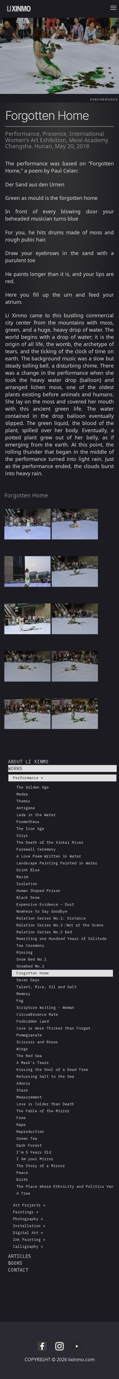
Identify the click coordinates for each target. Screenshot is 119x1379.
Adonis (23, 1083)
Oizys (22, 835)
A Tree (23, 1193)
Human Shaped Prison (38, 890)
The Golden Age (32, 787)
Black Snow (28, 897)
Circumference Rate (37, 1014)
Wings (22, 1048)
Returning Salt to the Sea (45, 1076)
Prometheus (28, 821)
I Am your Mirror (34, 1158)
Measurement (29, 1097)
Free (21, 1117)
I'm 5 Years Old (33, 1152)
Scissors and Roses (37, 1042)
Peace (22, 1172)
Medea (22, 794)
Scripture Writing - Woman (45, 1007)
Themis (23, 801)
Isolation (26, 883)
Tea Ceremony (30, 945)
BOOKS (15, 1263)
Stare (22, 1090)
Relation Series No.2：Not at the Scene (59, 925)
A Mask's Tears (32, 1062)
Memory (23, 993)
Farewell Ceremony (36, 849)
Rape (21, 1124)
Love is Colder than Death (45, 1104)
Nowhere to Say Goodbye (41, 911)
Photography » (28, 1218)
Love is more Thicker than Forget (53, 1028)
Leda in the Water (36, 814)
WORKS (15, 768)
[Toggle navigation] (114, 9)
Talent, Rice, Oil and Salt (46, 986)
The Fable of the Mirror (43, 1110)
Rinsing (24, 952)
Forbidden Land (32, 1021)
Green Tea (26, 1138)
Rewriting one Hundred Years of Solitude (61, 938)
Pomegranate (29, 1035)
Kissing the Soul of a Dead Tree (52, 1069)
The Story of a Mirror (40, 1165)
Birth (22, 1179)
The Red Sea (29, 1055)
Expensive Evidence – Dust (45, 904)
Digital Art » (28, 1232)
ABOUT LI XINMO (28, 761)
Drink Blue (28, 870)
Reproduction (30, 1131)
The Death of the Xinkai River (49, 842)
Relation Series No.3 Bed (44, 932)
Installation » (29, 1225)
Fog (19, 1000)
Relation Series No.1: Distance (51, 918)
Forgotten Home (32, 973)
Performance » (28, 777)
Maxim (22, 876)
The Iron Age (30, 828)
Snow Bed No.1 (31, 959)
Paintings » (25, 1212)
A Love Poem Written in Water (48, 856)
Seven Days (28, 980)
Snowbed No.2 (30, 966)
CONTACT (18, 1270)
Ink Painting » (29, 1239)
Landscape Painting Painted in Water (56, 863)
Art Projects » (29, 1205)
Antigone (25, 808)
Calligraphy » (28, 1246)
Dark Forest (29, 1145)
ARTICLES (19, 1256)
